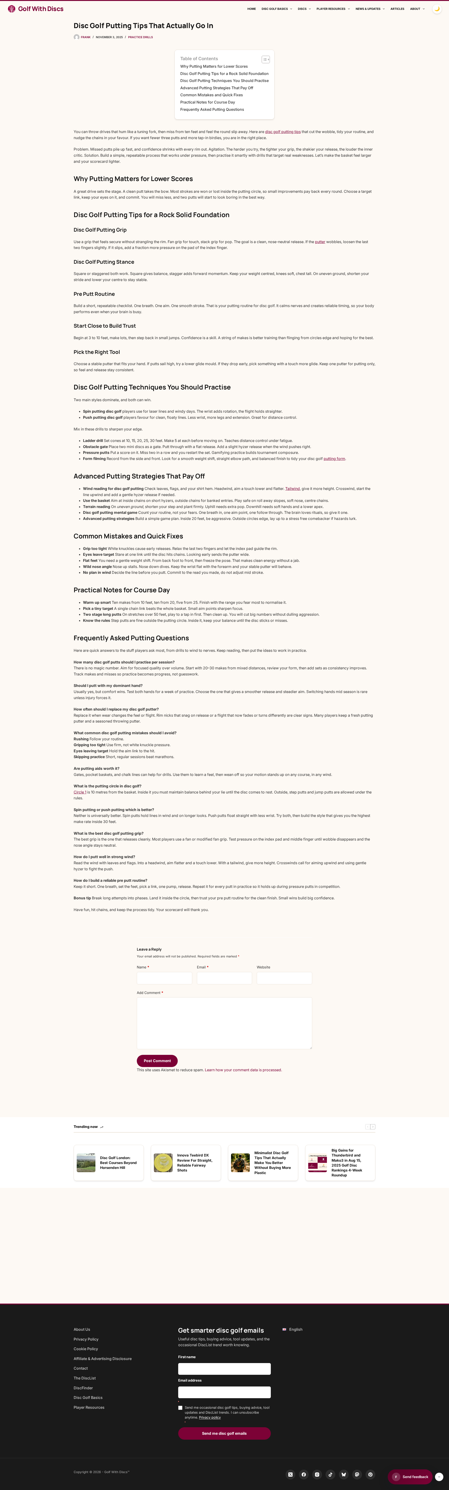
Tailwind (292, 488)
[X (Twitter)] (290, 1474)
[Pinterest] (370, 1474)
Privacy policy (210, 1417)
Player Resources (331, 9)
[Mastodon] (357, 1474)
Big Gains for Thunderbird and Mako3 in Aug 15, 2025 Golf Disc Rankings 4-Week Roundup (347, 1162)
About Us (82, 1329)
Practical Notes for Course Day (207, 102)
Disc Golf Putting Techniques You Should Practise (224, 80)
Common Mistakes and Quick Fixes (211, 95)
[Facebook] (304, 1474)
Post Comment (157, 1060)
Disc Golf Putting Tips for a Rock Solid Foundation (224, 73)
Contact (81, 1368)
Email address (190, 1380)
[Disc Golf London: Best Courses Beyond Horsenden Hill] (86, 1162)
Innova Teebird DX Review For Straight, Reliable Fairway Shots (195, 1162)
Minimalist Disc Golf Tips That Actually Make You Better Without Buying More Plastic (272, 1163)
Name (143, 967)
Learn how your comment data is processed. (243, 1069)
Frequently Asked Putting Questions (212, 109)
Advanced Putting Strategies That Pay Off (216, 87)
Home (251, 9)
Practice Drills (140, 37)
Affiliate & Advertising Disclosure (103, 1358)
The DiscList (85, 1378)
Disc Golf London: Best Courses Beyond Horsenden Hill (118, 1163)
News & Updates (368, 9)
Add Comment (150, 992)
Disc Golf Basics (275, 9)
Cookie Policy (86, 1348)
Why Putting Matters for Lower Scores (214, 66)
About (415, 9)
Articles (397, 9)
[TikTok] (330, 1474)
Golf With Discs (41, 8)
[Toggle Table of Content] (263, 59)
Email (203, 967)
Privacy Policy (86, 1339)
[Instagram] (317, 1474)
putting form (334, 458)
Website (263, 967)
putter (320, 241)
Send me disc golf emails (224, 1433)
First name (187, 1357)
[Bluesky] (344, 1474)
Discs (302, 9)
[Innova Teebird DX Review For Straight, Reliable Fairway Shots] (163, 1162)
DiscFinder (83, 1388)
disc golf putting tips (283, 131)
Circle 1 (80, 792)
